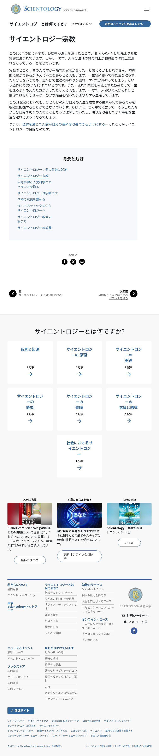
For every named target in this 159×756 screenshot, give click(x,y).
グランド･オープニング (21, 595)
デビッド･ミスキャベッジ (117, 720)
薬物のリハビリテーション (61, 670)
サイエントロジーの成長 (34, 227)
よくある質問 (53, 633)
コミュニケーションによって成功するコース (98, 609)
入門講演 (12, 683)
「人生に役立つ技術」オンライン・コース (98, 626)
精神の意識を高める (31, 199)
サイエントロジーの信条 (59, 598)
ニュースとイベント (20, 648)
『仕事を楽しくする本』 (97, 634)
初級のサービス (92, 584)
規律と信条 (51, 621)
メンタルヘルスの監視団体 (61, 693)
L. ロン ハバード (15, 720)
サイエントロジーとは (38, 24)
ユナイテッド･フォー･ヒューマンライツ (28, 735)
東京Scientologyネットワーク (22, 606)
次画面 (124, 291)
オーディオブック (18, 677)
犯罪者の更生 (53, 664)
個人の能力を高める (94, 595)
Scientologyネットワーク (65, 720)
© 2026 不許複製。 (35, 745)
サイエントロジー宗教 (32, 175)
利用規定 (136, 745)
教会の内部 (51, 627)
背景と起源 (51, 615)
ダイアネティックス (38, 720)
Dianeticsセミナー (93, 589)
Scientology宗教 (91, 720)
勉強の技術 (51, 658)
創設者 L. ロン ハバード (59, 592)
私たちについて (17, 584)
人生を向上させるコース (96, 601)
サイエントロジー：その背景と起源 (42, 169)
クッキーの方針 (122, 745)
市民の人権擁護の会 (100, 735)
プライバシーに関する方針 (98, 745)
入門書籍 (12, 671)
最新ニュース (15, 652)
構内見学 (12, 589)
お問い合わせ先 (137, 615)
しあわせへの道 (54, 652)
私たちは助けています (59, 648)
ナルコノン (96, 730)
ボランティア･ (60, 699)
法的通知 (147, 745)
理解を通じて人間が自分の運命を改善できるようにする (63, 124)
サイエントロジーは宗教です (37, 193)
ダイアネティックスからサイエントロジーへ (34, 208)
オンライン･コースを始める (21, 725)
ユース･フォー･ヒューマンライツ (69, 735)
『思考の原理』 (91, 640)
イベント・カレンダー (20, 658)
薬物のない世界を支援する (119, 730)
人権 (47, 687)
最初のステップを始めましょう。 (125, 24)
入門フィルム (15, 689)
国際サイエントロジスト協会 (52, 730)
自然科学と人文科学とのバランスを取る (34, 184)
